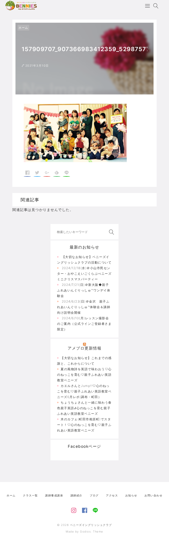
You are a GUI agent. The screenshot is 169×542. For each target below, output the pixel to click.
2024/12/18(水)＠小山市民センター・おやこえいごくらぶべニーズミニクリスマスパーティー (84, 273)
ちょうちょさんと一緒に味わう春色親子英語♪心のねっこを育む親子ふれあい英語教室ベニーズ (84, 408)
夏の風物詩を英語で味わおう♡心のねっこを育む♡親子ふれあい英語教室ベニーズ (84, 374)
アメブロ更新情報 (84, 348)
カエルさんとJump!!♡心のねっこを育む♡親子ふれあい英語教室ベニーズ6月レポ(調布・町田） (84, 391)
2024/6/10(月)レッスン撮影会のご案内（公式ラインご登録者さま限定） (84, 323)
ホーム (23, 27)
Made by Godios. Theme (84, 531)
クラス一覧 (30, 495)
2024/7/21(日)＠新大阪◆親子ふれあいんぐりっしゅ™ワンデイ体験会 (83, 290)
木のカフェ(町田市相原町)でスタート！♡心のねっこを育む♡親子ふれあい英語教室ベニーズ (84, 424)
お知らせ (131, 495)
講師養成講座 (54, 495)
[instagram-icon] (73, 509)
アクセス (112, 495)
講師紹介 (76, 495)
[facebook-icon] (84, 509)
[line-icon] (95, 509)
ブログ (94, 495)
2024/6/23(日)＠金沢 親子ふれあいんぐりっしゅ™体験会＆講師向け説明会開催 (83, 307)
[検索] (110, 232)
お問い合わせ (153, 495)
